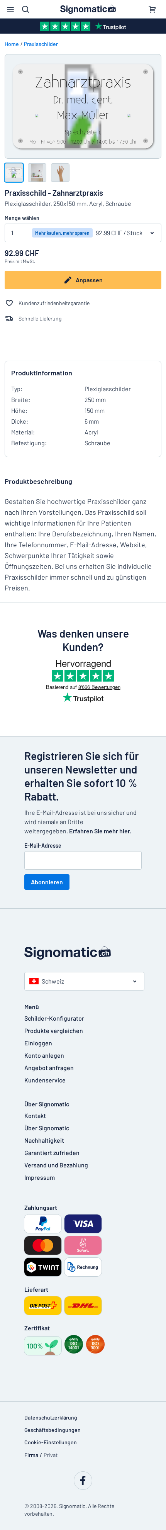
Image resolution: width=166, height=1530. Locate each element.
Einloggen (38, 1043)
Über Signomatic (46, 1127)
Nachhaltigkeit (44, 1140)
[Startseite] (83, 953)
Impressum (39, 1177)
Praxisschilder (41, 44)
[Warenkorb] (152, 9)
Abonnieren (47, 881)
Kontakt (35, 1115)
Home (12, 44)
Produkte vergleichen (53, 1030)
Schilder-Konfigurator (54, 1018)
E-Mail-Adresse (42, 845)
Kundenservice (45, 1080)
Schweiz (53, 981)
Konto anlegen (44, 1055)
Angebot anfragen (49, 1067)
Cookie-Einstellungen (50, 1442)
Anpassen (89, 279)
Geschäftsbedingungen (52, 1430)
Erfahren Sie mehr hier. (100, 831)
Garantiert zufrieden (52, 1152)
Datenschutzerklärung (50, 1417)
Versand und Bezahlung (56, 1165)
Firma (31, 1455)
